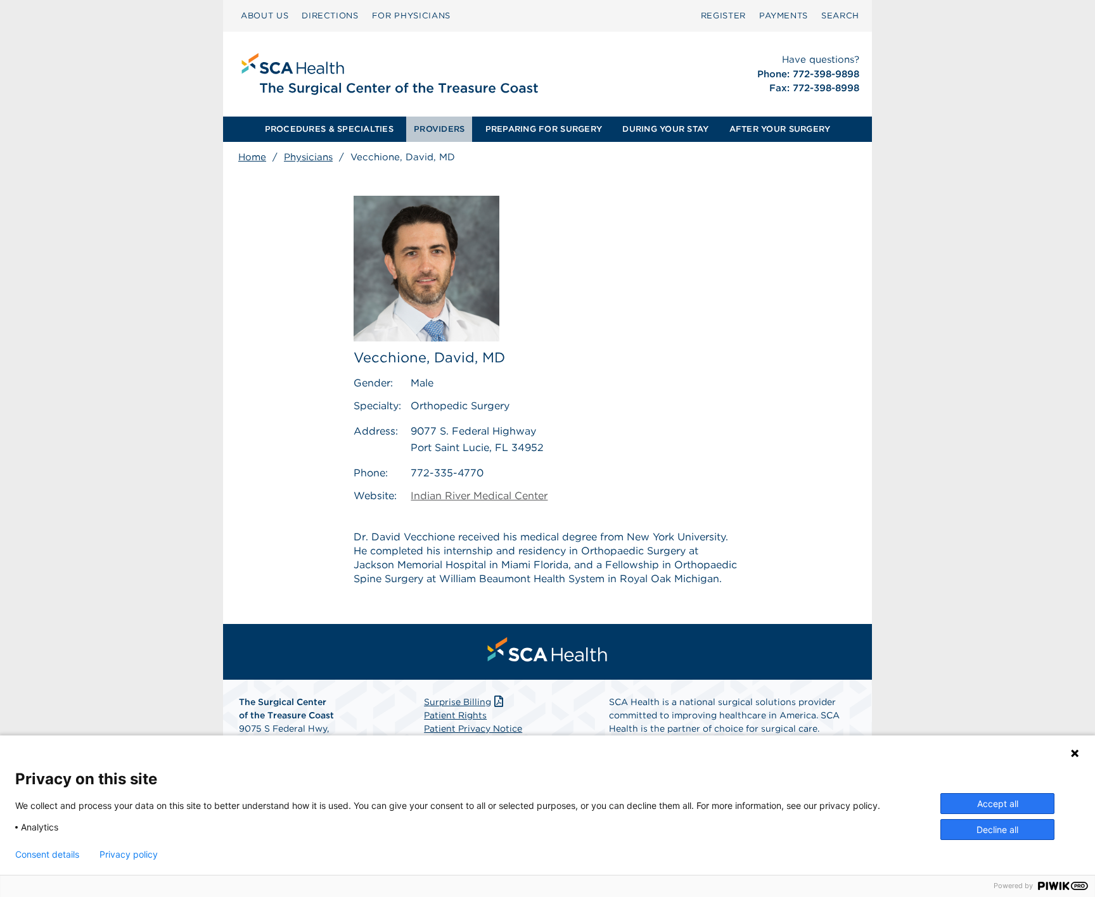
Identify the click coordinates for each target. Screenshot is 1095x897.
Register (723, 15)
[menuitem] (264, 16)
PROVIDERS (439, 129)
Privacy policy (128, 854)
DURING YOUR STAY (665, 129)
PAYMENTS (783, 15)
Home (252, 157)
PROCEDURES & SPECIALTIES (329, 129)
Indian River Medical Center (479, 496)
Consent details (47, 854)
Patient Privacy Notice (473, 728)
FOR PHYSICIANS (411, 15)
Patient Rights (455, 715)
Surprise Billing (457, 702)
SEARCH (840, 15)
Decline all (997, 829)
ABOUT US (264, 15)
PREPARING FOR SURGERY (543, 129)
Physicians (308, 157)
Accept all (997, 803)
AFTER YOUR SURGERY (780, 129)
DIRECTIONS (330, 15)
